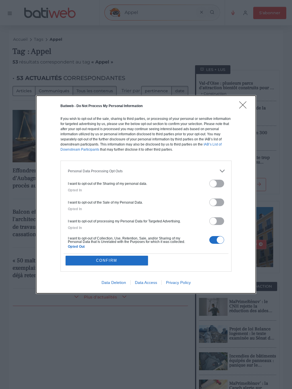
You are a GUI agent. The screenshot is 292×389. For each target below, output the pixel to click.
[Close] (244, 106)
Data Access (146, 282)
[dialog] (146, 194)
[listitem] (146, 171)
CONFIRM (106, 260)
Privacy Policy (178, 282)
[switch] (216, 183)
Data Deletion (114, 282)
